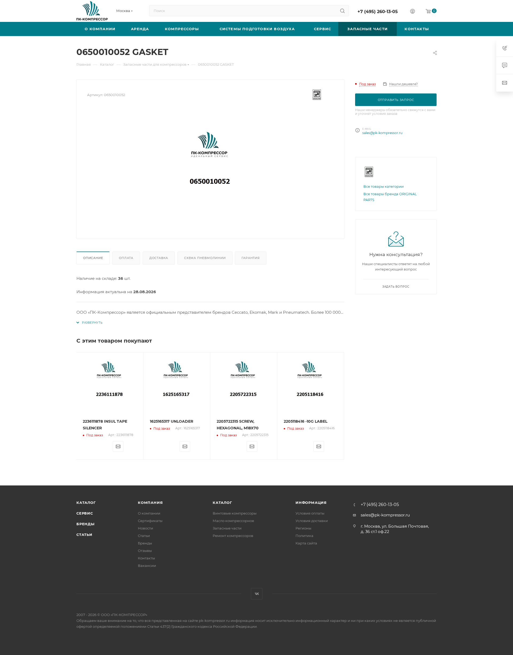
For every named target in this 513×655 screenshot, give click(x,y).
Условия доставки (312, 521)
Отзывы (145, 550)
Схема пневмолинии (205, 258)
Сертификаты (150, 521)
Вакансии (147, 565)
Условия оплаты (310, 513)
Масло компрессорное (233, 521)
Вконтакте (256, 593)
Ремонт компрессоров (233, 536)
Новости (145, 528)
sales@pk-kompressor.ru (382, 133)
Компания (150, 502)
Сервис (84, 513)
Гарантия (250, 258)
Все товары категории (383, 186)
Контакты (146, 558)
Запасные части (227, 528)
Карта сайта (306, 543)
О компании (149, 513)
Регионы (303, 528)
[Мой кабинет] (412, 12)
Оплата (126, 258)
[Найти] (342, 10)
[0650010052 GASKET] (210, 168)
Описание (93, 258)
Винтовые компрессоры (234, 513)
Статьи (84, 534)
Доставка (158, 258)
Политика (304, 536)
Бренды (85, 524)
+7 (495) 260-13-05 (377, 11)
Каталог (86, 502)
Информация (311, 502)
